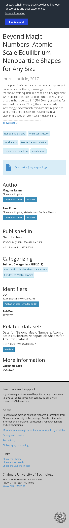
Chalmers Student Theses (16, 465)
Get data (9, 349)
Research (31, 199)
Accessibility (9, 440)
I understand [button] (16, 22)
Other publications (13, 199)
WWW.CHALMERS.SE (14, 486)
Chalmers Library (12, 459)
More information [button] (15, 13)
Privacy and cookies (13, 435)
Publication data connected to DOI (21, 304)
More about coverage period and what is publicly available (34, 430)
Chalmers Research (13, 462)
